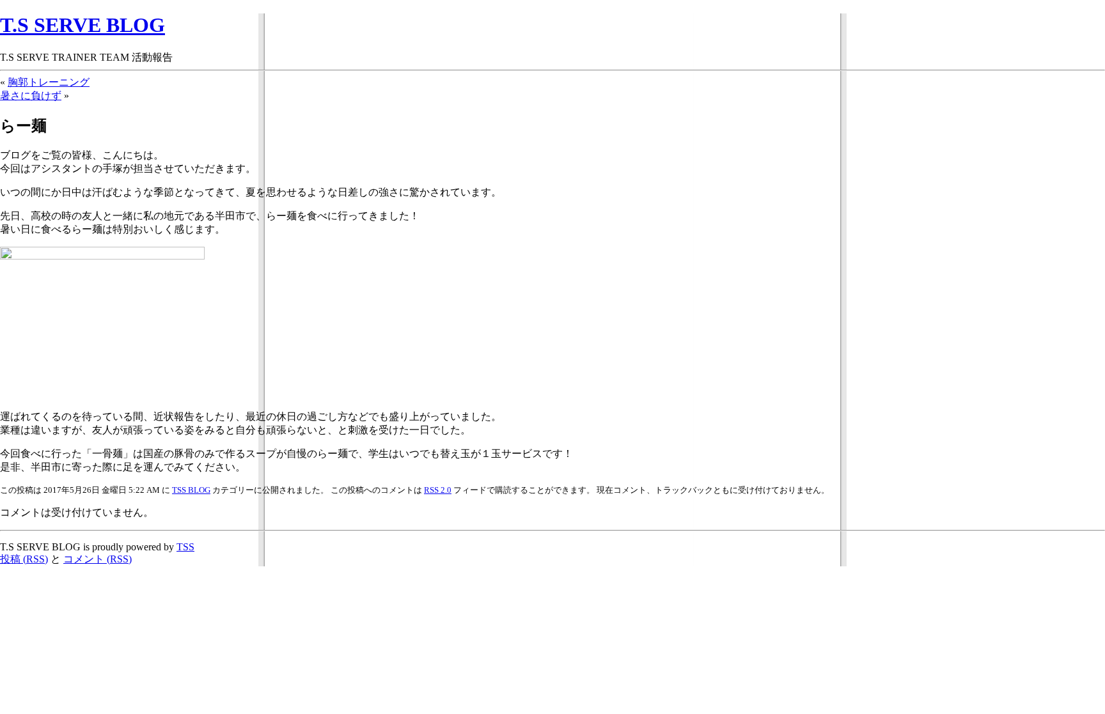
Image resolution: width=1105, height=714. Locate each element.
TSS (185, 546)
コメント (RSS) (97, 559)
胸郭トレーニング (49, 82)
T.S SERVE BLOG (82, 24)
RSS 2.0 (437, 490)
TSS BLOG (191, 490)
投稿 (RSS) (24, 559)
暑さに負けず (30, 95)
